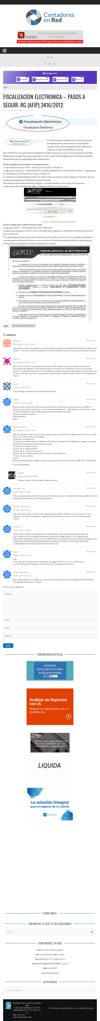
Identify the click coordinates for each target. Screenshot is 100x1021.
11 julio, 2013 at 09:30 (21, 492)
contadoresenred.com (50, 973)
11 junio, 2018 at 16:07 (22, 387)
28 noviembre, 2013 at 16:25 (24, 430)
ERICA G (17, 526)
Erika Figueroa (20, 572)
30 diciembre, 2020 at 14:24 (24, 344)
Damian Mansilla (21, 506)
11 (31, 110)
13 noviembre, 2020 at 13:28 (24, 362)
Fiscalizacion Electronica (23, 325)
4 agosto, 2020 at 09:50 (27, 476)
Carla (15, 552)
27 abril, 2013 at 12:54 (22, 530)
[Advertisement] (50, 845)
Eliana (16, 399)
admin (24, 110)
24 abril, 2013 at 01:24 (22, 576)
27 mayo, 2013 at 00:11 (22, 510)
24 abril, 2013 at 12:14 (22, 555)
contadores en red (68, 1008)
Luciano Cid (19, 488)
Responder (91, 340)
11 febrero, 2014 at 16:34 (23, 403)
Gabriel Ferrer (20, 427)
